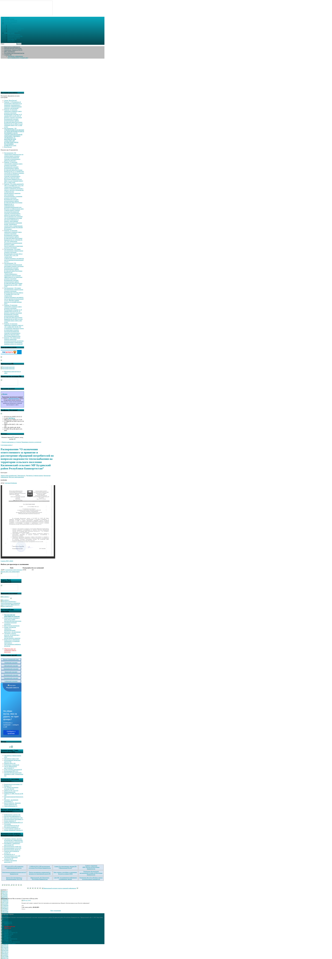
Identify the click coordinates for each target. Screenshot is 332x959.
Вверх (23, 909)
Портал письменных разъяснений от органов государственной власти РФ (40, 873)
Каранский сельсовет (11, 672)
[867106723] (4, 952)
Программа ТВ (12, 39)
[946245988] (4, 956)
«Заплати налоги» (13, 398)
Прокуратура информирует (12, 47)
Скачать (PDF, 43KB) (7, 561)
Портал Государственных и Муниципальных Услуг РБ (14, 878)
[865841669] (4, 950)
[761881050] (4, 941)
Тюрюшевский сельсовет (11, 668)
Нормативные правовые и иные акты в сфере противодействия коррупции (12, 619)
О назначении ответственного (13, 569)
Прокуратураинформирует (8, 922)
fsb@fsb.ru (11, 418)
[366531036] (4, 913)
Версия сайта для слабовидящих (10, 571)
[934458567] (4, 955)
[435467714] (4, 919)
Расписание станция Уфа (15, 36)
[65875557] (4, 893)
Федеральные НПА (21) (11, 771)
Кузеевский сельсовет (11, 662)
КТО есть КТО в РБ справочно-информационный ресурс (14, 867)
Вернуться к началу (10, 943)
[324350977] (4, 910)
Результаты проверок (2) (11, 827)
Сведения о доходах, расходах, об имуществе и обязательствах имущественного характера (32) (13, 840)
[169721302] (4, 902)
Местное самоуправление (16, 477)
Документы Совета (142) (11, 758)
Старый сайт (8, 54)
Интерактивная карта (14, 34)
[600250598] (4, 925)
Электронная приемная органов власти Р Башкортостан (14, 873)
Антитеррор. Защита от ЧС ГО (13, 50)
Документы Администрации (34, 475)
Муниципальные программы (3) (13, 819)
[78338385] (4, 896)
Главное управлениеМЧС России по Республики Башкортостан (91, 867)
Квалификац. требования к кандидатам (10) (12, 844)
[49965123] (4, 891)
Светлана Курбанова (11, 483)
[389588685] (4, 916)
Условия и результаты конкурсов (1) (10, 861)
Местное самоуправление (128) (13, 818)
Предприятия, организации (16, 28)
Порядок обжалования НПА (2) (13, 822)
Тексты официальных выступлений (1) (10, 767)
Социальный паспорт (14, 25)
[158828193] (4, 900)
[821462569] (4, 947)
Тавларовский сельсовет (11, 678)
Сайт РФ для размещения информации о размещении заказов (65, 878)
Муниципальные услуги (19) (12, 848)
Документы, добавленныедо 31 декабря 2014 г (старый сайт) (18, 57)
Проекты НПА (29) (9, 763)
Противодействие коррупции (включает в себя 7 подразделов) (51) (13, 774)
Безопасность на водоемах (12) (13, 784)
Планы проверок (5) (10, 821)
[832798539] (4, 949)
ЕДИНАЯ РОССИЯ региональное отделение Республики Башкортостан (40, 867)
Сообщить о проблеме (11, 732)
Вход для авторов (55, 910)
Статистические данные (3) (12, 828)
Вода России (8, 147)
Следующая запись (6, 445)
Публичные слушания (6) (11, 765)
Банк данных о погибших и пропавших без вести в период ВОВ (65, 873)
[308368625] (4, 908)
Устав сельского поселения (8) (13, 769)
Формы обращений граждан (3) (13, 830)
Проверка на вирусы (14, 37)
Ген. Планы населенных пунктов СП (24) (11, 788)
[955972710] (4, 958)
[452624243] (4, 921)
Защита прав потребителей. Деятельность (13, 475)
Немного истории (13, 31)
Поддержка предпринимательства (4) (11, 824)
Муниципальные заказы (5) (12, 849)
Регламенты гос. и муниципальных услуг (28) (12, 855)
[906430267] (4, 953)
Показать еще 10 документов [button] (9, 150)
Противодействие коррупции (13, 48)
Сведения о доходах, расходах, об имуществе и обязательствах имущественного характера (12, 636)
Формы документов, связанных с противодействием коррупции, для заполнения (12, 630)
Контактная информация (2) (12, 816)
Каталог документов (14, 942)
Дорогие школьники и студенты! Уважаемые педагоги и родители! (21, 442)
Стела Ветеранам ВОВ (14, 30)
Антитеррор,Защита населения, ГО (10, 931)
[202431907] (4, 904)
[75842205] (4, 894)
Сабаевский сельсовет (11, 681)
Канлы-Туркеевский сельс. (11, 659)
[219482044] (4, 905)
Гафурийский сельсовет (11, 665)
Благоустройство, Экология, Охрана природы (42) (12, 803)
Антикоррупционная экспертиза (10, 623)
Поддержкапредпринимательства (10, 937)
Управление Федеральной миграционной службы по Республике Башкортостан (91, 873)
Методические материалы (11, 625)
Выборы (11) (8, 786)
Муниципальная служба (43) (12, 846)
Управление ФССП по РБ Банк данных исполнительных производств (91, 878)
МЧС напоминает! (9, 51)
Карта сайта (11, 41)
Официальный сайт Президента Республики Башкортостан (39, 878)
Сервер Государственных (61, 866)
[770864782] (4, 944)
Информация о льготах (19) (12, 814)
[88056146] (4, 897)
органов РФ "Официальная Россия (68, 867)
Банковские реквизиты (14, 27)
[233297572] (4, 907)
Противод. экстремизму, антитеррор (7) (11, 800)
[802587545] (4, 945)
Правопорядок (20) (9, 792)
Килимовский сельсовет (11, 675)
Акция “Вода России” (10, 100)
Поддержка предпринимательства (14, 53)
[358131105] (4, 911)
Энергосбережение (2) (10, 806)
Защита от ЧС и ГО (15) (11, 790)
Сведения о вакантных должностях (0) (11, 858)
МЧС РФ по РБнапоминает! (8, 934)
